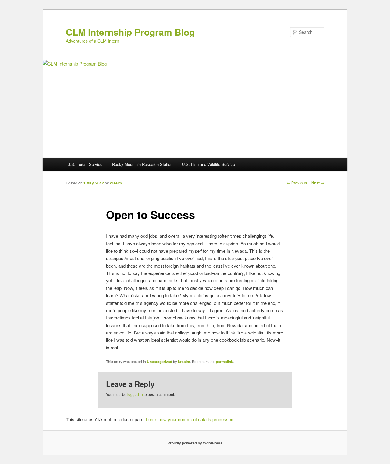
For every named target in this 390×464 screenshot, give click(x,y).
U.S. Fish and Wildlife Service (208, 164)
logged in (135, 394)
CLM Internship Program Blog (130, 31)
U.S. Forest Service (84, 164)
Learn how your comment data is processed (189, 419)
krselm (116, 183)
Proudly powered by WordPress (195, 443)
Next (317, 182)
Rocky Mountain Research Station (142, 164)
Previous (297, 182)
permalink (224, 361)
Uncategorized (159, 361)
